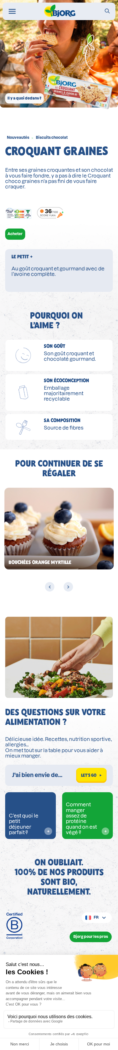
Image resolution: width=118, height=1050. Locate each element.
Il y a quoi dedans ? (24, 98)
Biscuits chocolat (52, 137)
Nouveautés (18, 137)
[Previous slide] (49, 587)
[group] (59, 529)
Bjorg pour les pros (90, 936)
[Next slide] (68, 587)
